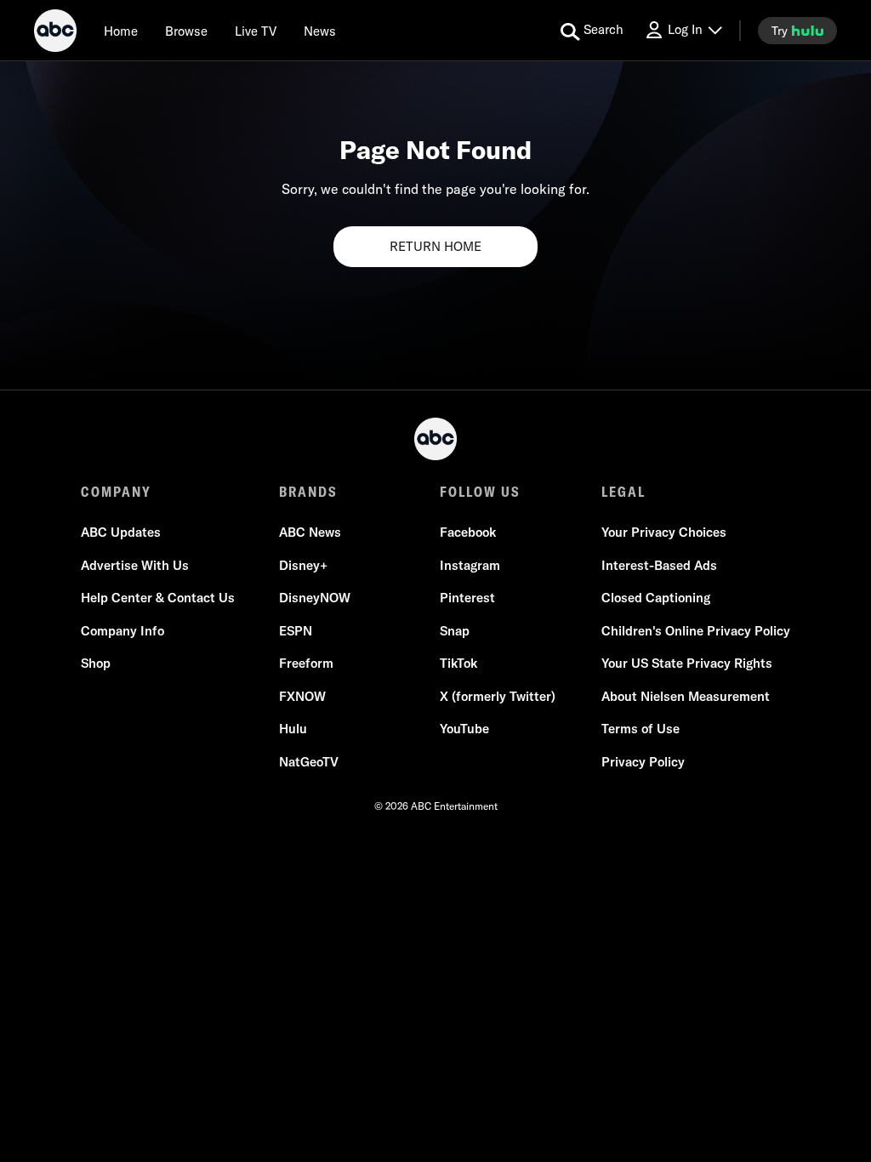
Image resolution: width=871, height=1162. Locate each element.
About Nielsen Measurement (685, 696)
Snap (455, 631)
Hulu (293, 729)
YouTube (464, 729)
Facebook (468, 532)
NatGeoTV (309, 762)
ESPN (295, 631)
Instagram (470, 565)
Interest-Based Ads (659, 565)
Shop (96, 663)
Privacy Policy (643, 762)
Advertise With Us (135, 565)
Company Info (122, 631)
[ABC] (55, 33)
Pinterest (467, 598)
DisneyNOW (314, 598)
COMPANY (116, 491)
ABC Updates (121, 532)
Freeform (306, 663)
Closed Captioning (655, 598)
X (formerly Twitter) (497, 696)
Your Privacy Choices (663, 532)
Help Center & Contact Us (158, 598)
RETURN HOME (435, 246)
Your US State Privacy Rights (686, 663)
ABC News (310, 532)
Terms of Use (640, 729)
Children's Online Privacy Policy (695, 631)
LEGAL (623, 491)
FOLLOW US (480, 491)
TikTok (458, 663)
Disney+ (303, 565)
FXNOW (302, 696)
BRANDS (308, 491)
